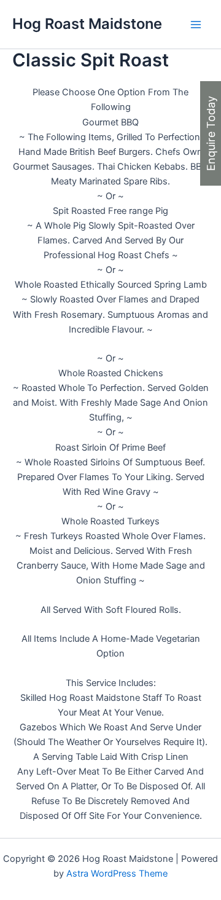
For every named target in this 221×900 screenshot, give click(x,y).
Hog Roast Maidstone (87, 24)
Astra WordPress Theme (117, 873)
